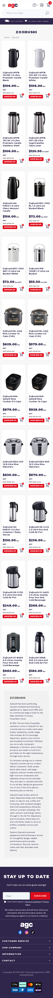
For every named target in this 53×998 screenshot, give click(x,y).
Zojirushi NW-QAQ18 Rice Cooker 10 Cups (38, 399)
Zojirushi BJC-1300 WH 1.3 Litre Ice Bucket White (13, 271)
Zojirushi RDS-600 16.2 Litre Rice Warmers (39, 464)
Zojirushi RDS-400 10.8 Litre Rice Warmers (13, 464)
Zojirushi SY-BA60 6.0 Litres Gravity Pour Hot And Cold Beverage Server (13, 662)
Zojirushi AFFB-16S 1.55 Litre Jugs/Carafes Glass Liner (37, 141)
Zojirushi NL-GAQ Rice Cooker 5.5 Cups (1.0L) (38, 333)
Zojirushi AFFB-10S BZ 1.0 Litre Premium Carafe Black (12, 76)
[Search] (47, 13)
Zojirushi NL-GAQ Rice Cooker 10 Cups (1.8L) (12, 333)
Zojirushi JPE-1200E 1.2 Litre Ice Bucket (39, 271)
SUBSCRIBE (40, 896)
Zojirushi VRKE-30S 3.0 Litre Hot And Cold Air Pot (38, 660)
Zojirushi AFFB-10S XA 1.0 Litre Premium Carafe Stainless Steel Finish (12, 142)
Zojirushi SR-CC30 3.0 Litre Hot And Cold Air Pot (13, 595)
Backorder (21, 95)
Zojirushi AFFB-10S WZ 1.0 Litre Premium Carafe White (38, 76)
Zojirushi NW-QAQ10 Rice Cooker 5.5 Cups (12, 399)
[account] (42, 6)
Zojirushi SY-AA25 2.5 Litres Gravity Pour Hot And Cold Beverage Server (39, 597)
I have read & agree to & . (28, 903)
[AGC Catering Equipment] (13, 5)
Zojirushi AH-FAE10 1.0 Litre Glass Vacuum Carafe (11, 207)
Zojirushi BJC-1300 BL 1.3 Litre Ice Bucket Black (39, 206)
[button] (48, 5)
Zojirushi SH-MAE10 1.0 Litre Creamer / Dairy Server (12, 531)
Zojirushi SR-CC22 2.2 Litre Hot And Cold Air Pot (39, 529)
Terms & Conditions (33, 902)
